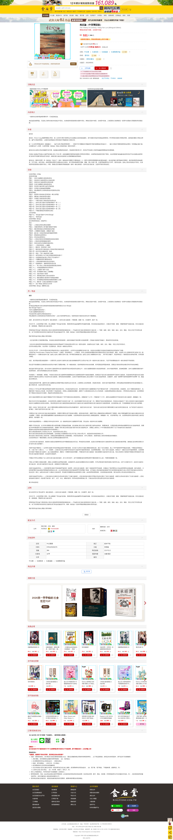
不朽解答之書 (81, 11)
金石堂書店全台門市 (38, 795)
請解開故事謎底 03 (33, 647)
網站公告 (73, 804)
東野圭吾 (69, 11)
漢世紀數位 (90, 59)
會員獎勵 (45, 15)
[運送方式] (170, 837)
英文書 (71, 15)
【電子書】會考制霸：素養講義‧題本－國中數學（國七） (142, 718)
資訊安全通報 (36, 807)
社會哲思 (95, 52)
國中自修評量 (58, 11)
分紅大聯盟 (93, 798)
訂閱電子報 (55, 798)
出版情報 (35, 798)
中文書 (52, 15)
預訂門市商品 (105, 78)
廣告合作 (92, 795)
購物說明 (73, 789)
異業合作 (92, 789)
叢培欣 (87, 55)
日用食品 (118, 15)
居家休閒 (111, 15)
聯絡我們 (73, 801)
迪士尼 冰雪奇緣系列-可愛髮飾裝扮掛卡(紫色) (124, 683)
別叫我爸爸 (31, 681)
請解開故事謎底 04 (123, 647)
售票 (128, 15)
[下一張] (69, 41)
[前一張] (35, 41)
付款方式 (73, 792)
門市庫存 (113, 78)
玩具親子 (93, 15)
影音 (124, 15)
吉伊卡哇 (94, 11)
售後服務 (73, 798)
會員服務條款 (56, 804)
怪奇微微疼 (85, 647)
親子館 (66, 15)
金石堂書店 (35, 789)
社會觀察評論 (115, 52)
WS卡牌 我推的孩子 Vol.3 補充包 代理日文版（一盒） (124, 718)
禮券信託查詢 (56, 801)
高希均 (99, 11)
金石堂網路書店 (37, 792)
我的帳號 (54, 789)
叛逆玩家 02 (139, 647)
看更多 (73, 64)
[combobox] (77, 8)
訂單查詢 (54, 792)
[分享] (170, 833)
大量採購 (119, 78)
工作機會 (35, 801)
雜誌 (76, 15)
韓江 (64, 11)
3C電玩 (99, 15)
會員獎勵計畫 (56, 795)
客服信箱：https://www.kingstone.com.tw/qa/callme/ (86, 832)
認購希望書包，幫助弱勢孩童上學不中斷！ (95, 39)
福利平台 (92, 804)
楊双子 (74, 11)
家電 (105, 15)
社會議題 (105, 52)
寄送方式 (73, 795)
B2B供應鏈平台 (94, 807)
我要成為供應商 (94, 792)
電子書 (82, 15)
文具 (87, 15)
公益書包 (88, 11)
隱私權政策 (35, 804)
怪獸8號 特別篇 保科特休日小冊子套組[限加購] (88, 718)
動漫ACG (59, 15)
